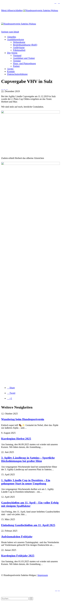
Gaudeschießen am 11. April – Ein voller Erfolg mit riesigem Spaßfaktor (30, 504)
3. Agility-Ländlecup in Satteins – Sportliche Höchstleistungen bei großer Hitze (28, 459)
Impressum (43, 575)
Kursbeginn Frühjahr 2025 (17, 555)
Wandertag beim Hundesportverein (22, 419)
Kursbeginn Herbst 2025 (16, 438)
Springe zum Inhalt (10, 32)
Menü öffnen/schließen (12, 10)
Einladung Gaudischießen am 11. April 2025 (28, 525)
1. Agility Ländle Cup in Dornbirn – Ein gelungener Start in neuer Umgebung (25, 482)
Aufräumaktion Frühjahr (16, 536)
